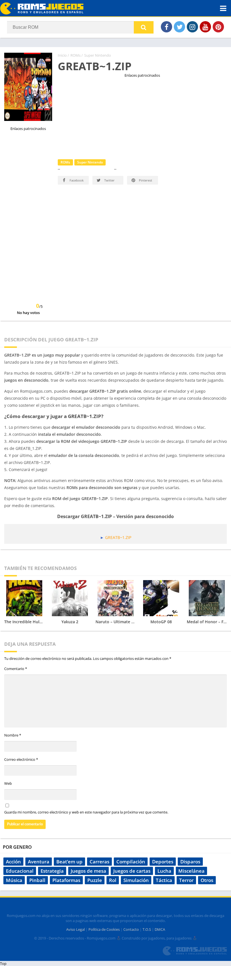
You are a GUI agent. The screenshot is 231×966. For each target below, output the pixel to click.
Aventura (38, 861)
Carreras (99, 861)
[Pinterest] (218, 26)
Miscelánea (191, 871)
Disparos (190, 861)
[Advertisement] (142, 117)
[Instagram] (192, 26)
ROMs (75, 55)
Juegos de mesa (88, 871)
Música (14, 880)
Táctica (164, 880)
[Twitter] (179, 26)
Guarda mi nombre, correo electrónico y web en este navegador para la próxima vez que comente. (86, 812)
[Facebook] (166, 26)
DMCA (160, 929)
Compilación (130, 861)
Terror (186, 880)
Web (8, 783)
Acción (13, 861)
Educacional (20, 871)
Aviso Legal (75, 929)
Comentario (15, 668)
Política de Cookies (104, 929)
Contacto (131, 929)
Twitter (109, 180)
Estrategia (52, 871)
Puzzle (94, 880)
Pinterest (145, 180)
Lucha (164, 871)
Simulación (136, 880)
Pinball (37, 880)
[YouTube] (205, 26)
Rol (112, 880)
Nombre (12, 735)
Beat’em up (69, 861)
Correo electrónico (21, 759)
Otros (207, 880)
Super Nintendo (97, 55)
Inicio (62, 55)
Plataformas (66, 880)
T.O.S (147, 929)
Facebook (76, 180)
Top (3, 963)
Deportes (162, 861)
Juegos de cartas (131, 871)
